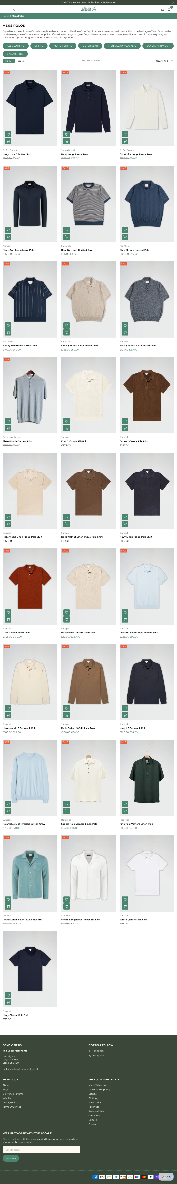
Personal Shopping (99, 1089)
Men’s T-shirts (63, 45)
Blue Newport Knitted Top (76, 250)
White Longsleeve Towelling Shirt (81, 919)
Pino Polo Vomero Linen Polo (136, 823)
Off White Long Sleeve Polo (136, 154)
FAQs (5, 1089)
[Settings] (162, 9)
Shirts (39, 45)
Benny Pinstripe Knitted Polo (20, 345)
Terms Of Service (12, 1106)
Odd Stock (94, 1115)
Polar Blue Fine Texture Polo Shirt (139, 632)
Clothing (93, 1098)
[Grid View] (19, 60)
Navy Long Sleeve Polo (74, 154)
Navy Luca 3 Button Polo (17, 154)
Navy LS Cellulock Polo (133, 728)
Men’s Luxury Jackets (122, 45)
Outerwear (90, 45)
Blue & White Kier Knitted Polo (138, 345)
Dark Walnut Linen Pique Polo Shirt (82, 536)
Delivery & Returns (13, 1093)
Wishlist (7, 1098)
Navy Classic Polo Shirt (16, 1015)
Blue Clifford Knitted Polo (134, 250)
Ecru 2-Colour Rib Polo (74, 441)
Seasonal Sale (96, 1111)
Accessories (94, 1102)
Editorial (93, 1119)
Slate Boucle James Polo (17, 441)
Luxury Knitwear (158, 45)
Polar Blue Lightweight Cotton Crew (24, 823)
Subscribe (10, 1158)
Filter (8, 61)
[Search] (13, 9)
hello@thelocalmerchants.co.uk (21, 1069)
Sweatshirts (15, 53)
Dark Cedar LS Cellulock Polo (78, 728)
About (6, 1085)
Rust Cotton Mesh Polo (16, 632)
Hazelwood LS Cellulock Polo (19, 728)
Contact (92, 1124)
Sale (6, 72)
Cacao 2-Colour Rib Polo (133, 441)
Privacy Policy (10, 1102)
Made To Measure (98, 1085)
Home (6, 16)
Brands (92, 1093)
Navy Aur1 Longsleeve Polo (18, 250)
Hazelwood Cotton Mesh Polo (78, 632)
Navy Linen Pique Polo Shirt (136, 536)
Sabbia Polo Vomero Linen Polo (79, 823)
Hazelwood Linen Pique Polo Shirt (22, 536)
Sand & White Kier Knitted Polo (79, 345)
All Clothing (15, 45)
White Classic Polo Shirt (134, 919)
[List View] (23, 60)
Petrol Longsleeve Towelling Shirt (22, 919)
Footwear (93, 1106)
